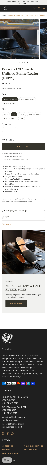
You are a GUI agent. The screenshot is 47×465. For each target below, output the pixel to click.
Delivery (6, 450)
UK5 (5, 118)
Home (4, 15)
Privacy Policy (31, 450)
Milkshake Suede (10, 103)
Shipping (4, 88)
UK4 (30, 114)
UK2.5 (7, 114)
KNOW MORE (16, 303)
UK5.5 (13, 118)
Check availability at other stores (16, 159)
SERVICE (9, 281)
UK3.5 (22, 114)
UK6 (21, 118)
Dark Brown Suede (10, 99)
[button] (34, 8)
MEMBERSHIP (7, 446)
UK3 (13, 114)
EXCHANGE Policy (10, 454)
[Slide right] (27, 62)
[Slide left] (20, 62)
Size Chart (10, 140)
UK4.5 (38, 114)
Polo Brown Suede (27, 99)
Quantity (6, 124)
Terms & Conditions (33, 446)
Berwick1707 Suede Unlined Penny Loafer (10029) (26, 15)
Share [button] (7, 224)
